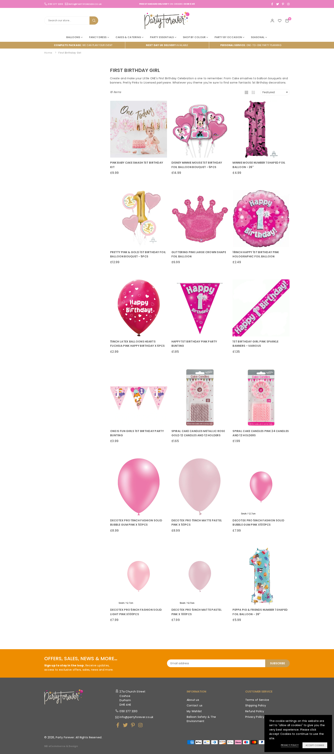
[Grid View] (246, 92)
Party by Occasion (228, 37)
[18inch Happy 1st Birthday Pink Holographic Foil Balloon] (261, 218)
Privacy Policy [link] (290, 745)
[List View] (253, 92)
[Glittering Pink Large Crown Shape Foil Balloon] (199, 218)
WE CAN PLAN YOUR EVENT (83, 45)
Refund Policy (254, 711)
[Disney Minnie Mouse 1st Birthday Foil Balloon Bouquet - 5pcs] (199, 129)
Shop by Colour (194, 37)
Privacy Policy (254, 717)
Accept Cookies (315, 745)
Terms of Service (257, 700)
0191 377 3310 (128, 711)
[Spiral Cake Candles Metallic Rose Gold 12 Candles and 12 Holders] (199, 397)
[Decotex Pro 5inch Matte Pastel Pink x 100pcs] (199, 576)
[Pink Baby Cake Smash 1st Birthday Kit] (138, 129)
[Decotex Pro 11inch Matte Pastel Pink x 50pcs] (199, 486)
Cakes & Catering (128, 37)
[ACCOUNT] (272, 20)
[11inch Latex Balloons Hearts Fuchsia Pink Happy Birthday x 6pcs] (138, 307)
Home (48, 53)
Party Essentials (162, 37)
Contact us (195, 705)
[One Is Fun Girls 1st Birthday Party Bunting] (138, 397)
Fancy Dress (98, 37)
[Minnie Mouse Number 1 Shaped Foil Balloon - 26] (261, 129)
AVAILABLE (167, 45)
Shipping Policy (255, 705)
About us (193, 700)
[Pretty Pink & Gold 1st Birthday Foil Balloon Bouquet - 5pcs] (138, 218)
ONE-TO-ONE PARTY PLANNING (250, 45)
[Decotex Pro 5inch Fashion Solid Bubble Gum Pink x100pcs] (261, 486)
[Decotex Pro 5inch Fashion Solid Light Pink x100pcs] (138, 576)
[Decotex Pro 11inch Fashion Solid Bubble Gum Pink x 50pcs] (138, 486)
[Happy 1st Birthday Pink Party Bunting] (199, 307)
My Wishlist (194, 711)
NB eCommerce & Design (61, 746)
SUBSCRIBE (277, 663)
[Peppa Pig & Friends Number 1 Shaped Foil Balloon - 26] (261, 576)
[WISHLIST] (279, 20)
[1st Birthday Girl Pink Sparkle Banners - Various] (261, 307)
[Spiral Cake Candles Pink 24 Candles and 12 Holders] (261, 397)
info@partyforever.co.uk (85, 3)
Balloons (73, 37)
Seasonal (257, 37)
